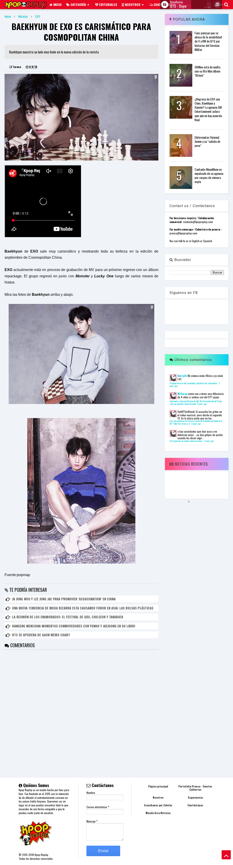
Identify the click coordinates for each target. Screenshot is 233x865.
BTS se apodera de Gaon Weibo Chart (41, 634)
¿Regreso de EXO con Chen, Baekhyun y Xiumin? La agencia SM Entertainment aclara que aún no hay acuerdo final (208, 109)
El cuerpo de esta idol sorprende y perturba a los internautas (193, 383)
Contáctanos (195, 805)
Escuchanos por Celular (158, 805)
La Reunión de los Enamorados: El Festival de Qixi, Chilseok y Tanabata (67, 616)
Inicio (57, 4)
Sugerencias (195, 797)
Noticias (23, 16)
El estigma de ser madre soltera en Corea (186, 441)
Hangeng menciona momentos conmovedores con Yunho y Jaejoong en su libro (73, 625)
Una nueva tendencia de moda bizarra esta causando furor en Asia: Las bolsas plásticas (82, 607)
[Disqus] (81, 706)
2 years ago (202, 404)
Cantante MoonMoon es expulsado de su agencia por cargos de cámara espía (209, 175)
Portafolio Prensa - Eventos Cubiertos (195, 787)
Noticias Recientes (191, 464)
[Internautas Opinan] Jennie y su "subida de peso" (207, 141)
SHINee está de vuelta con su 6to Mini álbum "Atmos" (207, 71)
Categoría (78, 4)
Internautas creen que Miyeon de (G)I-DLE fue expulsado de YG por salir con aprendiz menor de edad (196, 403)
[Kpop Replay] (26, 6)
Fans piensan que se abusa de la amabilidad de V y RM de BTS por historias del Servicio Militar (208, 41)
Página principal (158, 786)
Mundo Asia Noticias (158, 813)
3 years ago (209, 441)
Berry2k (182, 376)
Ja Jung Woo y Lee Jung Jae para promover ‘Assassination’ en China (64, 598)
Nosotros (132, 4)
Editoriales (107, 4)
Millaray (182, 394)
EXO (37, 16)
